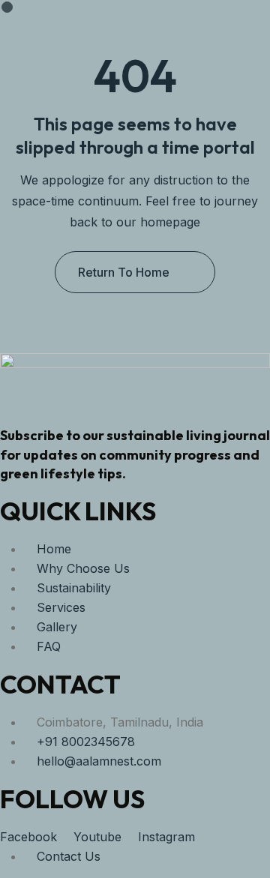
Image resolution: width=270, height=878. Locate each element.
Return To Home (124, 272)
